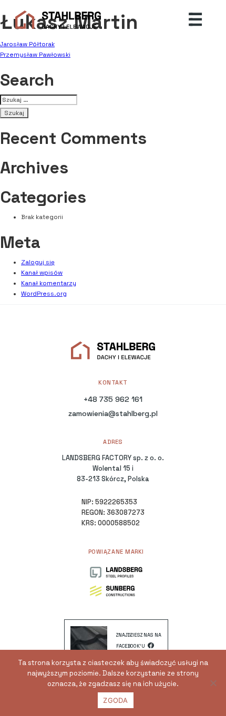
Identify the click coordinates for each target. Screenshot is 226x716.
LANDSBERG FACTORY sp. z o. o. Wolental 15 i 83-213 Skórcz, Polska (113, 468)
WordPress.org (44, 293)
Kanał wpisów (42, 272)
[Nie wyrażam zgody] (213, 683)
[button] (195, 20)
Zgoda (115, 700)
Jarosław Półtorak (27, 44)
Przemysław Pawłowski (35, 54)
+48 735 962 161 (113, 399)
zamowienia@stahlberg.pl (113, 413)
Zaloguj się (38, 262)
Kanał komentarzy (48, 283)
